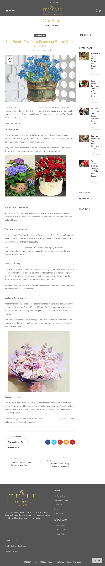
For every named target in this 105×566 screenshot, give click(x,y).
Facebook (48, 2)
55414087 (15, 551)
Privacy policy (59, 525)
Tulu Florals (42, 51)
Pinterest (57, 2)
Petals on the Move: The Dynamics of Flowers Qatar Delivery (95, 116)
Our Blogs (56, 25)
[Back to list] (40, 462)
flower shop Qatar (16, 447)
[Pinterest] (72, 442)
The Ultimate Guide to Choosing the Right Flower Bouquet (94, 168)
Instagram (53, 2)
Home (47, 25)
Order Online (59, 496)
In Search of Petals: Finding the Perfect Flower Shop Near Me (95, 61)
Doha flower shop (16, 437)
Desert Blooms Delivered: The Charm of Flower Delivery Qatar (95, 88)
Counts (97, 75)
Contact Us (59, 513)
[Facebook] (47, 442)
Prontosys (76, 562)
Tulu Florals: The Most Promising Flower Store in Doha (40, 43)
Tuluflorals (59, 562)
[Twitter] (54, 442)
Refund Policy (59, 534)
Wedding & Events (61, 500)
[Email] (66, 442)
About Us (58, 505)
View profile (87, 198)
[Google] (60, 442)
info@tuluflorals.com (18, 546)
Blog (56, 509)
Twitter (50, 2)
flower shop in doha (16, 442)
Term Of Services (61, 530)
